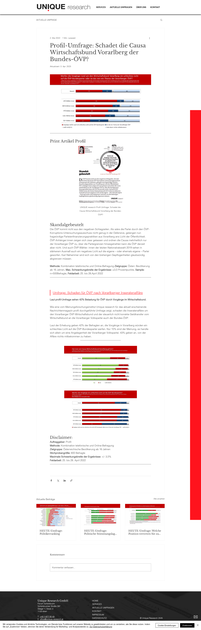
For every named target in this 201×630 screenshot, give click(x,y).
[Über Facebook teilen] (51, 480)
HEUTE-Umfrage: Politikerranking (51, 532)
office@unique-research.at (51, 619)
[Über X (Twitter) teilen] (58, 480)
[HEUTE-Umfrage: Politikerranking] (56, 515)
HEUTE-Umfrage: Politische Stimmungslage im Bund (100, 532)
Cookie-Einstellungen (167, 625)
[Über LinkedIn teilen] (64, 480)
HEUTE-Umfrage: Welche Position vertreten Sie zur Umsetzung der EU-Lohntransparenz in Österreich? (144, 532)
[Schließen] (197, 625)
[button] (161, 20)
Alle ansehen (159, 498)
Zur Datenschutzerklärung (101, 626)
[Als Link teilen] (71, 480)
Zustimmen (187, 625)
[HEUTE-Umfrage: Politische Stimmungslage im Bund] (100, 515)
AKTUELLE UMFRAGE (46, 20)
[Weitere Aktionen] (149, 38)
